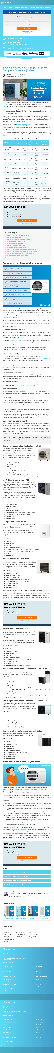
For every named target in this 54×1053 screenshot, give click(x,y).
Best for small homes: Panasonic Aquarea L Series (20, 253)
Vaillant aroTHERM (16, 340)
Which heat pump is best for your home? (17, 255)
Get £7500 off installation (14, 42)
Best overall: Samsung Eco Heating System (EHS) (20, 239)
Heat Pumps (14, 62)
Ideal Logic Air (16, 367)
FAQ (8, 257)
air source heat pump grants (23, 124)
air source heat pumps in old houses (35, 789)
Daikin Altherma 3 (46, 358)
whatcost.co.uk (6, 62)
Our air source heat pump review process (18, 235)
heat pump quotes (7, 831)
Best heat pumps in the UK (14, 237)
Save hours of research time (14, 38)
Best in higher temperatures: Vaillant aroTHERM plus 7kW (22, 251)
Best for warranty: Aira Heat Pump (16, 245)
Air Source (20, 62)
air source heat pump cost (21, 391)
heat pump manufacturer (27, 430)
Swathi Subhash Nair (19, 891)
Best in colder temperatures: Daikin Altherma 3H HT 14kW (22, 249)
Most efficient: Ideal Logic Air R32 (16, 241)
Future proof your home (13, 47)
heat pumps (43, 134)
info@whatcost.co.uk (8, 962)
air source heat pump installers (17, 829)
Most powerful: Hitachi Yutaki (15, 243)
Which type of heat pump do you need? (26, 17)
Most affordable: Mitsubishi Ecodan (16, 247)
